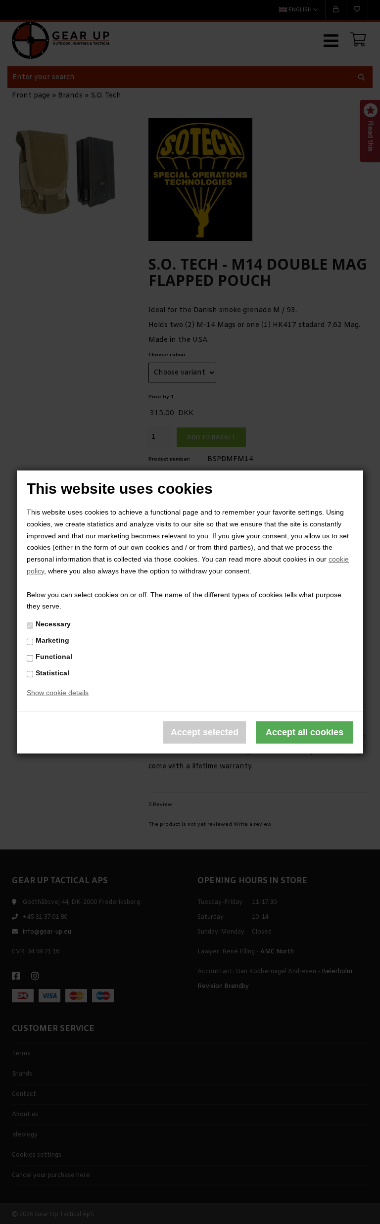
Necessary (53, 624)
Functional (54, 656)
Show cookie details (58, 693)
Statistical (52, 672)
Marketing (52, 640)
